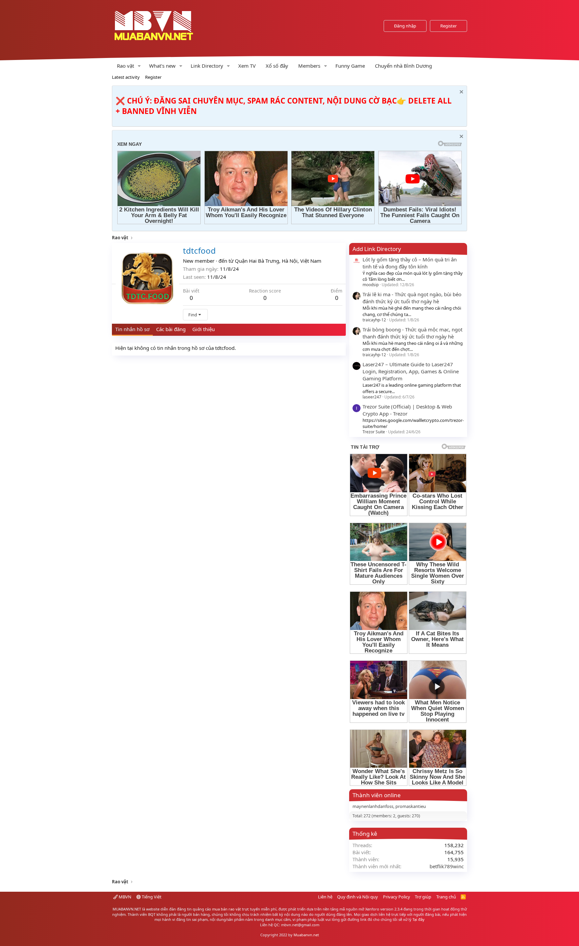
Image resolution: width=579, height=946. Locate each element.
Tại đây (418, 919)
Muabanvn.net (306, 934)
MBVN (124, 897)
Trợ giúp (423, 897)
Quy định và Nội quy (357, 897)
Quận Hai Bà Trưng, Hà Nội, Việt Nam (278, 260)
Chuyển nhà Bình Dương (403, 65)
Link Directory (207, 65)
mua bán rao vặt (226, 908)
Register (153, 77)
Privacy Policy (396, 897)
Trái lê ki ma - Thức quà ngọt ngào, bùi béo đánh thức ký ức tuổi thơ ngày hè (412, 298)
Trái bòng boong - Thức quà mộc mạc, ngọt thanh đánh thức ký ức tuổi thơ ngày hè (412, 333)
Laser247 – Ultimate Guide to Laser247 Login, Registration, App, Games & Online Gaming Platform (411, 371)
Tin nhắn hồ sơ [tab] (132, 329)
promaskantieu (410, 806)
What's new (162, 65)
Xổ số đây (277, 65)
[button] (139, 66)
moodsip (371, 285)
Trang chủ (446, 897)
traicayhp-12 (374, 320)
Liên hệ (325, 897)
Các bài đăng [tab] (171, 329)
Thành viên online (376, 795)
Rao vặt (125, 65)
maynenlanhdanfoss (372, 806)
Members (309, 65)
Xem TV (247, 65)
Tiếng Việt (151, 897)
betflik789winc (447, 866)
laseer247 (372, 397)
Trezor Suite (374, 432)
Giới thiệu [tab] (203, 329)
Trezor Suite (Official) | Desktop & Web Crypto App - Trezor (407, 410)
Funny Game (350, 65)
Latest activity (126, 77)
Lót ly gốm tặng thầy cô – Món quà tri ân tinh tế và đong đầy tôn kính (410, 263)
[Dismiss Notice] (460, 92)
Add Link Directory (376, 249)
